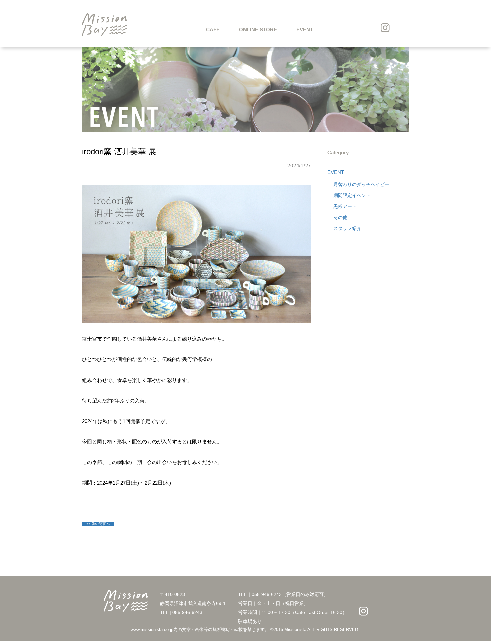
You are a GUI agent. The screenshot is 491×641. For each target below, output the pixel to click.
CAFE (213, 29)
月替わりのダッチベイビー (361, 184)
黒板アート (345, 206)
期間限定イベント (352, 195)
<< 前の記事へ (98, 524)
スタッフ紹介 (347, 228)
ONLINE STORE (258, 29)
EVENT (304, 29)
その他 (340, 217)
